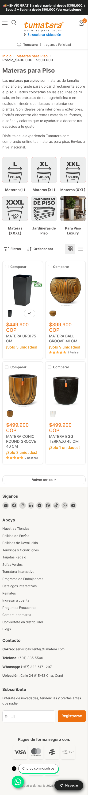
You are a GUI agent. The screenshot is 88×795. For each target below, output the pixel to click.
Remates (9, 593)
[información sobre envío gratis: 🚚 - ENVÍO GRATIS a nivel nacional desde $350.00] (44, 7)
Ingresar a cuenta (15, 600)
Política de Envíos (15, 536)
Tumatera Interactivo (18, 572)
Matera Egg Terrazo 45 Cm (64, 439)
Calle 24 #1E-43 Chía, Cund (41, 675)
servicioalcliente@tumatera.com (40, 649)
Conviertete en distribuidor (22, 622)
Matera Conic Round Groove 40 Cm (21, 441)
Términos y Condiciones (20, 550)
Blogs (6, 629)
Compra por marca (16, 615)
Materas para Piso (32, 56)
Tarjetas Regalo (14, 557)
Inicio (6, 56)
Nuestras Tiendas (15, 528)
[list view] (80, 249)
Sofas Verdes (12, 564)
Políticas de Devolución (20, 543)
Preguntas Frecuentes (19, 608)
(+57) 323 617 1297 (36, 667)
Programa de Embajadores (22, 579)
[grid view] (70, 249)
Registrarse (71, 716)
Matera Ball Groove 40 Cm (63, 338)
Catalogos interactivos (19, 586)
